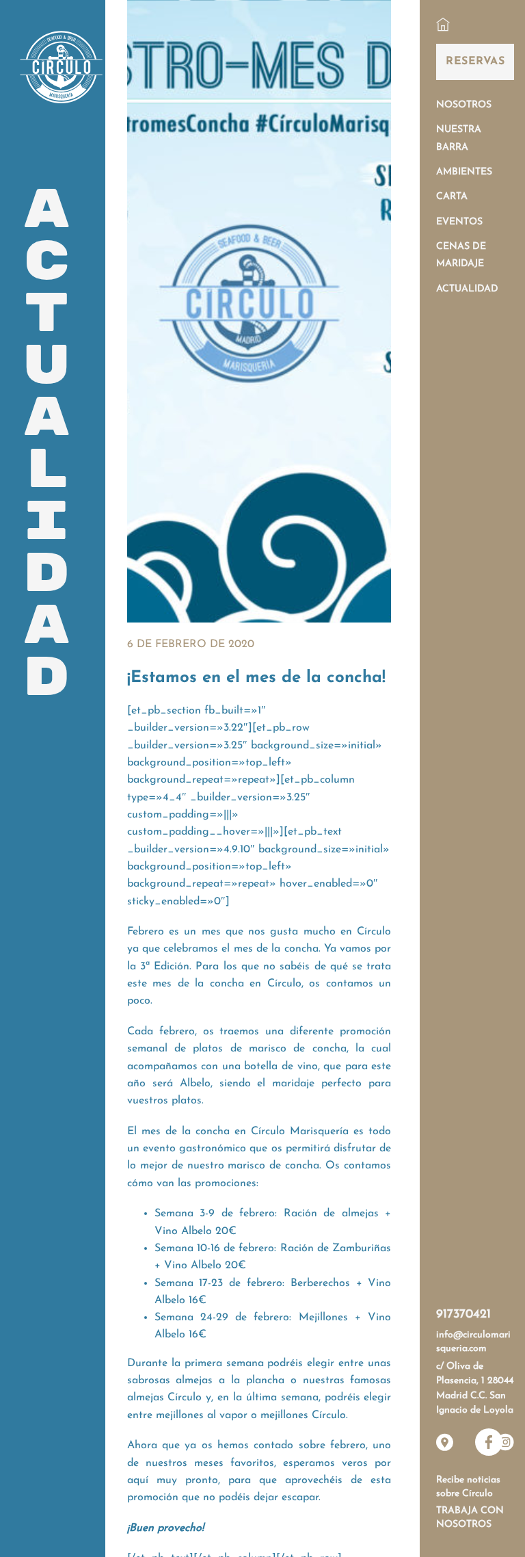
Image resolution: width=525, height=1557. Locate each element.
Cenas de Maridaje (461, 255)
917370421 (463, 1315)
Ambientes (464, 172)
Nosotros (464, 105)
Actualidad (467, 289)
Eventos (459, 222)
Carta (452, 197)
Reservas (475, 61)
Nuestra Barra (458, 138)
